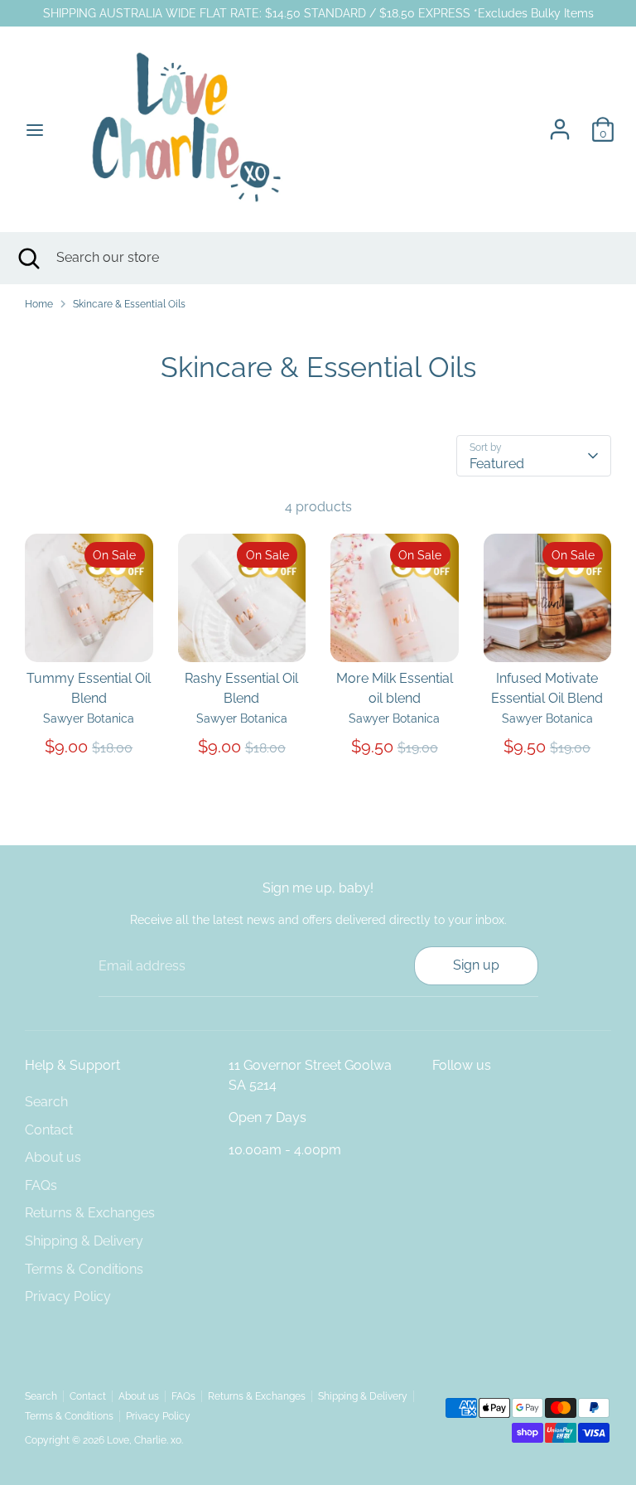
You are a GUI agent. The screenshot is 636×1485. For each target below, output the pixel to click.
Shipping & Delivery (84, 1241)
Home (39, 304)
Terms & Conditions (84, 1269)
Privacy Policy (68, 1296)
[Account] (559, 122)
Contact (49, 1130)
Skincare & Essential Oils (129, 304)
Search (46, 1102)
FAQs (41, 1185)
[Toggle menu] (35, 129)
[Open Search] (28, 257)
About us (53, 1157)
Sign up (476, 965)
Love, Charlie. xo (144, 1440)
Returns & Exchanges (90, 1213)
